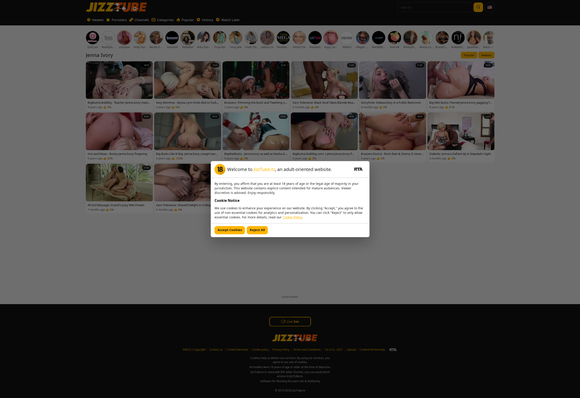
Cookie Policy (292, 217)
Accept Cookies (229, 230)
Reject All (257, 230)
